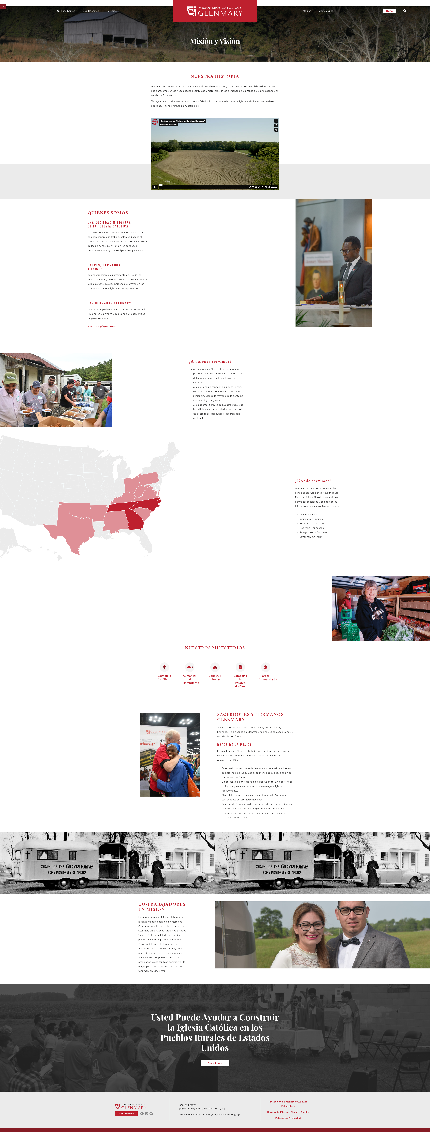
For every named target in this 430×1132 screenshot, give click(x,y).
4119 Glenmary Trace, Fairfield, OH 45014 (202, 1108)
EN (3, 6)
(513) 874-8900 (187, 1104)
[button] (405, 11)
